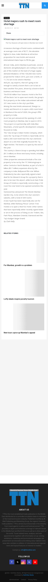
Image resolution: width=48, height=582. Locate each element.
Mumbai (6, 18)
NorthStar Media (28, 575)
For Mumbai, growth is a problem (18, 265)
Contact (23, 579)
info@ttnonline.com (28, 550)
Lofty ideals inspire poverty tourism (19, 299)
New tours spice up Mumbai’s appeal (19, 333)
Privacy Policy (32, 579)
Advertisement (14, 579)
